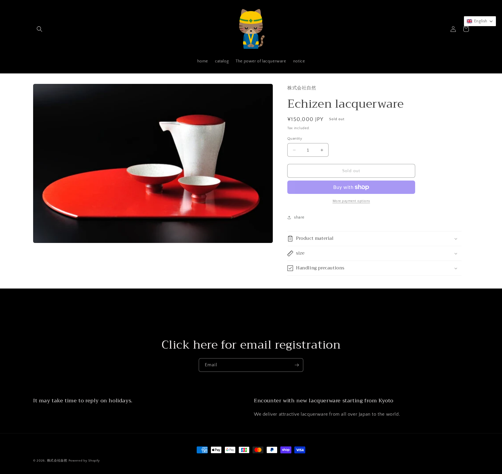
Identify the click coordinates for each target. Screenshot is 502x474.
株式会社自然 (57, 460)
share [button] (299, 217)
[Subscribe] (296, 365)
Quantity (294, 138)
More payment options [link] (351, 201)
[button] (39, 29)
